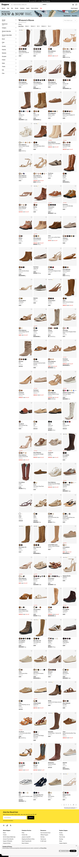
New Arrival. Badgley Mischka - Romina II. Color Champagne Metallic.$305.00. (70, 570)
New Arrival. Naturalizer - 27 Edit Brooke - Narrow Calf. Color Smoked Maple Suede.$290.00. (55, 726)
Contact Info (24, 834)
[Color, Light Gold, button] (57, 111)
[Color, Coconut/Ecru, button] (72, 483)
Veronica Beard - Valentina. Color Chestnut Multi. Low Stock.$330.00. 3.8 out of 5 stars (70, 477)
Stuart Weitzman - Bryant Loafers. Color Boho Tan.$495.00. (55, 105)
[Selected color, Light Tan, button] (49, 607)
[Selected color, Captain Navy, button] (34, 793)
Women (32, 26)
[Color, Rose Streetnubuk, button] (53, 576)
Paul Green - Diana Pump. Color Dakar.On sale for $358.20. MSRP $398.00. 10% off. (26, 385)
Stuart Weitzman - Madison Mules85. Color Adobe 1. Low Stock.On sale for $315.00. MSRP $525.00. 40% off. (26, 570)
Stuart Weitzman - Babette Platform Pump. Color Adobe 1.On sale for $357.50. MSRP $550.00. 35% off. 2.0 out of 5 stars (55, 385)
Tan (49, 26)
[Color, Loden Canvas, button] (38, 670)
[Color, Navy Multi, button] (70, 483)
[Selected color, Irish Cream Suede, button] (64, 236)
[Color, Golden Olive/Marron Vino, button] (38, 236)
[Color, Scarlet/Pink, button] (22, 763)
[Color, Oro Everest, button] (40, 576)
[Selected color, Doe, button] (20, 80)
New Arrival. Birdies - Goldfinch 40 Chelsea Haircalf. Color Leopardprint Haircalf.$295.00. (55, 695)
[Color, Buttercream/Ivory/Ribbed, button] (72, 391)
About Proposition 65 (26, 841)
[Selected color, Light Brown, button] (20, 111)
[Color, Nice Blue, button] (38, 80)
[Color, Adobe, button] (66, 49)
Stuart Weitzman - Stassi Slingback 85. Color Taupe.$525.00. (55, 74)
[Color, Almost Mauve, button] (68, 49)
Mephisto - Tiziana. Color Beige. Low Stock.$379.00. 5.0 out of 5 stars (40, 322)
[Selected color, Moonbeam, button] (20, 793)
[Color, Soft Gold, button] (28, 793)
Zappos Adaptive (63, 843)
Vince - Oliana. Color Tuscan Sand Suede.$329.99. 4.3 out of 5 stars (40, 508)
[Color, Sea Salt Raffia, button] (53, 514)
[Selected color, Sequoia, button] (20, 422)
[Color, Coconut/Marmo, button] (74, 483)
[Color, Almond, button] (22, 359)
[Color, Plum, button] (51, 639)
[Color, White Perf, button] (26, 793)
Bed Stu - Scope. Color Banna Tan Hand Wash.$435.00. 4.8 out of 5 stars (70, 168)
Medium (43, 26)
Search (44, 4)
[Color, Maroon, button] (53, 205)
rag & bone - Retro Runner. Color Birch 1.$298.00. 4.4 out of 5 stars (70, 664)
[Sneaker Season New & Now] (39, 13)
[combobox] (26, 4)
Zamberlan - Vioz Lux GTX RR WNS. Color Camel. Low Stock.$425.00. (70, 199)
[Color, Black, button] (24, 49)
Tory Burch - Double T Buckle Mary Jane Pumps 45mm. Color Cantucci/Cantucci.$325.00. (70, 508)
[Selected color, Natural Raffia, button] (49, 514)
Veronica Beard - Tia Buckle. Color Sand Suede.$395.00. (26, 292)
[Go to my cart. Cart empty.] (76, 4)
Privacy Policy (43, 848)
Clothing (61, 834)
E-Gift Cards (43, 841)
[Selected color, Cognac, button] (49, 576)
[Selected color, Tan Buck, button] (34, 111)
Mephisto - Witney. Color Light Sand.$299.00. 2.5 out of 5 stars (55, 633)
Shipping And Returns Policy (28, 839)
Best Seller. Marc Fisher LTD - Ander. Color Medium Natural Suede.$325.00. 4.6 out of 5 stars (40, 539)
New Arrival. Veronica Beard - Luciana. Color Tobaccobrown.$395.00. (55, 292)
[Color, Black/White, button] (42, 80)
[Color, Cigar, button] (70, 143)
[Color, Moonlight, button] (36, 483)
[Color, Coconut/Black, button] (68, 483)
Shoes (26, 26)
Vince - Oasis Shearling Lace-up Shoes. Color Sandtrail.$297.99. (26, 695)
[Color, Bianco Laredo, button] (38, 732)
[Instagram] (3, 825)
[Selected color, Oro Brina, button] (34, 576)
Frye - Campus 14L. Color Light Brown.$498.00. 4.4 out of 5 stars (26, 105)
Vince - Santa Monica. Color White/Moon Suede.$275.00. (55, 787)
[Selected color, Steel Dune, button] (20, 670)
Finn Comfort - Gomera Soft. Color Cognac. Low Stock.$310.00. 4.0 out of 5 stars (55, 570)
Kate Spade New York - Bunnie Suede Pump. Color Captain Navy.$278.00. (40, 787)
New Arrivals (62, 836)
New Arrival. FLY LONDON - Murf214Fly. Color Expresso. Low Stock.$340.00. (70, 447)
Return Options (25, 843)
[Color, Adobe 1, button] (30, 143)
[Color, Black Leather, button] (30, 111)
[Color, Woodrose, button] (68, 80)
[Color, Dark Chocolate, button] (24, 359)
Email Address (7, 817)
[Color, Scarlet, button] (51, 328)
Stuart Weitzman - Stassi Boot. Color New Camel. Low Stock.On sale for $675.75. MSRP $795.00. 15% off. (55, 43)
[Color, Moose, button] (22, 422)
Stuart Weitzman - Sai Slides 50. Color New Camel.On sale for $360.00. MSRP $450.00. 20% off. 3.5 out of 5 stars (55, 353)
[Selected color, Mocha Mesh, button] (64, 639)
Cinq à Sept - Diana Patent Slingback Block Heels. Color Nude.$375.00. (70, 322)
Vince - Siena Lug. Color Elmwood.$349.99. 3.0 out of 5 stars (55, 416)
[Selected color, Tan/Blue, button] (34, 763)
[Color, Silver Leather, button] (22, 514)
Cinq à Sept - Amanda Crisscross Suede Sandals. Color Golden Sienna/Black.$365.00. (40, 353)
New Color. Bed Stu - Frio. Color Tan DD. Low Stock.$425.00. (40, 199)
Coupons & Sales (7, 843)
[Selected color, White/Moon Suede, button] (49, 793)
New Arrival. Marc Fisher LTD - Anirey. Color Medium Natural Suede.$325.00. (26, 539)
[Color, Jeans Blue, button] (36, 328)
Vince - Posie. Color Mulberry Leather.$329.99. (26, 508)
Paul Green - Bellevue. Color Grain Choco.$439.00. (55, 168)
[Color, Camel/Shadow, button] (40, 80)
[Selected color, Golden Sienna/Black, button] (34, 359)
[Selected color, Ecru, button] (34, 607)
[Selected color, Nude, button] (49, 267)
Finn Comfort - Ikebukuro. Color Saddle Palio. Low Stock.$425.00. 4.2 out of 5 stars (55, 199)
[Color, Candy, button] (22, 793)
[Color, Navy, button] (24, 111)
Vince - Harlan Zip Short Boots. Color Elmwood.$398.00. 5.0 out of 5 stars (26, 261)
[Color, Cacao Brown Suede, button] (36, 422)
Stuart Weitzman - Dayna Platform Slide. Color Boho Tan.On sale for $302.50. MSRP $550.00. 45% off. (26, 602)
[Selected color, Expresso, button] (64, 453)
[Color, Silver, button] (26, 111)
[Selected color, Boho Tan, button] (49, 111)
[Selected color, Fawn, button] (34, 80)
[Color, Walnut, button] (53, 80)
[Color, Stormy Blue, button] (22, 80)
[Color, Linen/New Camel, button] (24, 205)
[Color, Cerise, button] (53, 267)
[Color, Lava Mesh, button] (68, 639)
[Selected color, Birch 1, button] (64, 670)
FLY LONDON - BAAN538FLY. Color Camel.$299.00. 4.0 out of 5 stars (26, 633)
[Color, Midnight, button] (57, 328)
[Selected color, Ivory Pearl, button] (64, 422)
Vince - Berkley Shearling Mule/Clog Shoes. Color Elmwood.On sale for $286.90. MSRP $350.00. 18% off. (70, 726)
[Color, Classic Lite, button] (68, 267)
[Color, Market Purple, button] (38, 793)
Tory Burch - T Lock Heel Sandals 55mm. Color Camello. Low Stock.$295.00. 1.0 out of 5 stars (26, 726)
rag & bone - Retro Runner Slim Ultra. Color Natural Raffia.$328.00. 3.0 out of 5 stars (55, 508)
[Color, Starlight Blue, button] (68, 422)
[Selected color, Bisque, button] (34, 701)
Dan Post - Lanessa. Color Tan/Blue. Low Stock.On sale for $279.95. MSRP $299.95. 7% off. (40, 757)
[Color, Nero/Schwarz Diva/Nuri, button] (51, 205)
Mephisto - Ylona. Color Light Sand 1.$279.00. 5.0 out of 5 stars (70, 757)
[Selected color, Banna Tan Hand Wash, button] (64, 174)
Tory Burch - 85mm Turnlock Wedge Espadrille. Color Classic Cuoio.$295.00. (40, 726)
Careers (5, 834)
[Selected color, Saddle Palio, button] (49, 205)
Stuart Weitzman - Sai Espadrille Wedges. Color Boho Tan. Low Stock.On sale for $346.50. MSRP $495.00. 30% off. (40, 447)
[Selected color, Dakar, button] (20, 391)
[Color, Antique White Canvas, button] (40, 670)
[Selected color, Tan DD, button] (34, 205)
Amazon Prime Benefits (8, 839)
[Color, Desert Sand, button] (66, 422)
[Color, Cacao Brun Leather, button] (22, 670)
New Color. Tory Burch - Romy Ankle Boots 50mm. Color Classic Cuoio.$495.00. (40, 137)
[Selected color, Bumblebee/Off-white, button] (20, 763)
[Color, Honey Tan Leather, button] (40, 607)
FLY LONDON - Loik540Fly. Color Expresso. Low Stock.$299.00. (70, 602)
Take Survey (43, 839)
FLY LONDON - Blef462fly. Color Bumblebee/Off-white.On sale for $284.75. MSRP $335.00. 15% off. (26, 757)
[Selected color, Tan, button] (64, 80)
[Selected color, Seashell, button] (20, 143)
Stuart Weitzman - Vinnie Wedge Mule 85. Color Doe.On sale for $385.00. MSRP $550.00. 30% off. (26, 322)
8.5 (37, 26)
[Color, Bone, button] (53, 328)
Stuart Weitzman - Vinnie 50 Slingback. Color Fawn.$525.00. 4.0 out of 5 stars (40, 74)
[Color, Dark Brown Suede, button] (22, 545)
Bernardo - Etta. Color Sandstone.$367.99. (26, 353)
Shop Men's (74, 15)
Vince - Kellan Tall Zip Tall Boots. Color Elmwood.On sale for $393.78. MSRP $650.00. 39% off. (70, 292)
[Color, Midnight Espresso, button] (36, 49)
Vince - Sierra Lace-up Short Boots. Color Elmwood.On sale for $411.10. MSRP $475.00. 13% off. (55, 230)
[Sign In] (73, 4)
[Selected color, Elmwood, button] (20, 267)
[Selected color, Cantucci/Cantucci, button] (64, 514)
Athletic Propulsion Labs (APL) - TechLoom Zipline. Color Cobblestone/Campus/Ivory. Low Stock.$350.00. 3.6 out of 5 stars (70, 385)
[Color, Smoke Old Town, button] (70, 80)
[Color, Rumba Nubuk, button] (55, 576)
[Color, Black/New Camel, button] (26, 205)
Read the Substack (45, 1)
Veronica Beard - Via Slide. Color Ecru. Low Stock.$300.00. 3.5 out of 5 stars (40, 602)
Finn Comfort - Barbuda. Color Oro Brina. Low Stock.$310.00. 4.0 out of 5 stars (40, 570)
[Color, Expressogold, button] (26, 639)
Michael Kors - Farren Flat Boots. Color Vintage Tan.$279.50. (55, 757)
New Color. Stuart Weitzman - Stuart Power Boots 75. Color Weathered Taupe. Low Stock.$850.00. (26, 43)
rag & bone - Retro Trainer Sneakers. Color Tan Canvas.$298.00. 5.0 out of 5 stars (40, 664)
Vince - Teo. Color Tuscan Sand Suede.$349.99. (40, 416)
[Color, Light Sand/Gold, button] (57, 639)
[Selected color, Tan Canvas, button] (34, 670)
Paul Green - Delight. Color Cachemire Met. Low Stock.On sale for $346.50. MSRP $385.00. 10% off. (55, 447)
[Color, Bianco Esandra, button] (51, 576)
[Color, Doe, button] (51, 359)
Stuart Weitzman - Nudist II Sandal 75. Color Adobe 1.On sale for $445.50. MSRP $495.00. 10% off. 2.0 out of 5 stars (40, 168)
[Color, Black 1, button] (26, 49)
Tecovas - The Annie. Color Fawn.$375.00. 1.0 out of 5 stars (55, 322)
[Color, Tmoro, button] (36, 701)
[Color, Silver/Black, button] (28, 639)
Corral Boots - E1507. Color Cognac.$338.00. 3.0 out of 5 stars (26, 477)
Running (61, 839)
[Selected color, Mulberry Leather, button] (20, 514)
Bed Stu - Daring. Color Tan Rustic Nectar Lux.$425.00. (26, 230)
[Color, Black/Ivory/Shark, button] (68, 391)
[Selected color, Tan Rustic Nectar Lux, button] (20, 236)
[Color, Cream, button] (28, 143)
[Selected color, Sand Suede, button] (20, 298)
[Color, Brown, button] (55, 205)
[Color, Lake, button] (57, 576)
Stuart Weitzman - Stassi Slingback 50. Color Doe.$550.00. (26, 74)
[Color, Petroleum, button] (53, 639)
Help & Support (74, 8)
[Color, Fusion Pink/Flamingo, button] (66, 391)
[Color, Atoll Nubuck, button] (38, 576)
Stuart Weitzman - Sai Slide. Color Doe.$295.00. (70, 695)
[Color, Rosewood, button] (70, 111)
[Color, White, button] (36, 174)
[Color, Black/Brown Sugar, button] (36, 359)
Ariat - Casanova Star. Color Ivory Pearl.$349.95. (70, 416)
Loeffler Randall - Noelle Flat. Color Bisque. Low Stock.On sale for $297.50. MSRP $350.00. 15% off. (40, 695)
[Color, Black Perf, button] (24, 793)
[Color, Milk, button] (66, 545)
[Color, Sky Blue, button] (22, 111)
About (4, 832)
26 (73, 804)
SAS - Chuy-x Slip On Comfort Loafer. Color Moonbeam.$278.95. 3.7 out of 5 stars (26, 787)
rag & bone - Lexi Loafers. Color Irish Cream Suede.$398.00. (70, 230)
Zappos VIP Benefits (7, 841)
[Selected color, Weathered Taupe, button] (20, 49)
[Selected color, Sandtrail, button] (20, 701)
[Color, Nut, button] (22, 391)
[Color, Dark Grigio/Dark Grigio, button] (70, 514)
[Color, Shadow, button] (68, 701)
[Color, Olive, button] (38, 111)
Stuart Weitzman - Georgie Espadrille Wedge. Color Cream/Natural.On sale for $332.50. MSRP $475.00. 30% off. (55, 477)
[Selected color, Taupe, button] (49, 80)
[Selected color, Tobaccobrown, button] (49, 298)
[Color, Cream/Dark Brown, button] (36, 670)
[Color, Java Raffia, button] (51, 514)
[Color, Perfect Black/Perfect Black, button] (66, 514)
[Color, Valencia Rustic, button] (36, 205)
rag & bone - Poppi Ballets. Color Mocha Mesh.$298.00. (70, 633)
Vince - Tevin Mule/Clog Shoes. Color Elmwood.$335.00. (40, 477)
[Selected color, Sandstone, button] (20, 174)
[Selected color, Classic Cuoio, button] (34, 143)
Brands (60, 832)
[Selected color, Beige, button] (34, 328)
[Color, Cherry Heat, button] (70, 422)
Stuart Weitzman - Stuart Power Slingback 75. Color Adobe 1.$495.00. (70, 105)
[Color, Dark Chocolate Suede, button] (68, 236)
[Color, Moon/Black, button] (51, 793)
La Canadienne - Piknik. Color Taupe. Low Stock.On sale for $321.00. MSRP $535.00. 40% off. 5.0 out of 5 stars (70, 539)
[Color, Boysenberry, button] (38, 49)
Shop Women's (67, 15)
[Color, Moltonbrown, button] (22, 267)
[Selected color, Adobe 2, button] (64, 49)
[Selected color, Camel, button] (20, 639)
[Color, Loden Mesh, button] (66, 639)
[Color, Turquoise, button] (38, 763)
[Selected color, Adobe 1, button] (64, 111)
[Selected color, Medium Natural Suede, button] (20, 545)
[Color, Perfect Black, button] (36, 143)
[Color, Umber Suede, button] (66, 236)
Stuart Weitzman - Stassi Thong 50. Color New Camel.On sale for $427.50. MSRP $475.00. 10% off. (26, 199)
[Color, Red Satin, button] (68, 793)
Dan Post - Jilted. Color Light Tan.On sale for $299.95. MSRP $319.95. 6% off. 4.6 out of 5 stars (55, 602)
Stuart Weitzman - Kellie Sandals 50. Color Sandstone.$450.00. (26, 168)
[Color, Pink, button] (28, 111)
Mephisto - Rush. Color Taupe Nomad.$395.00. (40, 292)
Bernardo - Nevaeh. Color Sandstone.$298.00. (55, 664)
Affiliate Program (44, 834)
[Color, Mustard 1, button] (68, 670)
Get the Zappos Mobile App (9, 836)
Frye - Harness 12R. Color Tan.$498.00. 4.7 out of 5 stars (70, 74)
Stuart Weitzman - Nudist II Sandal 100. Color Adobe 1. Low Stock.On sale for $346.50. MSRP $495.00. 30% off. (26, 447)
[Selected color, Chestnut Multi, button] (64, 483)
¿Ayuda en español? (26, 836)
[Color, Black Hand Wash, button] (66, 174)
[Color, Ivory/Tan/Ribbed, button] (70, 391)
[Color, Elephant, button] (22, 639)
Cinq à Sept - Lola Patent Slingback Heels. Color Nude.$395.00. (55, 261)
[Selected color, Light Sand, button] (49, 639)
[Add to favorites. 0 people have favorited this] (31, 30)
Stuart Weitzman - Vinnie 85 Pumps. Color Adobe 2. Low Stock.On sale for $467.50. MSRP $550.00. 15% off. (70, 137)
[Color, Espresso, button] (53, 298)
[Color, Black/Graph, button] (24, 763)
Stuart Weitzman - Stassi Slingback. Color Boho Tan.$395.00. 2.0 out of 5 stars (70, 261)
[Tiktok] (7, 825)
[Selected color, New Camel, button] (49, 49)
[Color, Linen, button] (70, 49)
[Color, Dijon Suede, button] (72, 236)
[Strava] (10, 825)
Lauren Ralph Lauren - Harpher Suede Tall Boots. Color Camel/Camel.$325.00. (55, 539)
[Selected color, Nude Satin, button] (64, 793)
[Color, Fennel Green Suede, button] (22, 298)
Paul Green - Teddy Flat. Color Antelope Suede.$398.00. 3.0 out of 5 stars (40, 261)
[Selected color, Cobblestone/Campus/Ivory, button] (64, 391)
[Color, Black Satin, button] (66, 793)
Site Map (42, 836)
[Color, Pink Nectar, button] (66, 328)
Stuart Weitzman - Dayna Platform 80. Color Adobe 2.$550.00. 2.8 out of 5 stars (70, 43)
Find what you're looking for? (70, 807)
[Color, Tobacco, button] (66, 607)
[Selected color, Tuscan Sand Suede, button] (34, 422)
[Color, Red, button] (68, 607)
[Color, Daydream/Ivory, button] (74, 391)
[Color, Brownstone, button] (68, 143)
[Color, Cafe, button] (55, 328)
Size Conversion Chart (45, 832)
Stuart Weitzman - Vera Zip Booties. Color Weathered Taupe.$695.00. (40, 43)
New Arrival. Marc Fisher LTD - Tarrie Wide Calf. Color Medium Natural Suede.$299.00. (40, 633)
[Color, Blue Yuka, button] (42, 576)
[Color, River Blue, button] (24, 174)
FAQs (23, 832)
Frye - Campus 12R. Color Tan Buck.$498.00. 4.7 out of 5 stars (40, 105)
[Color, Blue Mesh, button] (70, 639)
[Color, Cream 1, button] (74, 49)
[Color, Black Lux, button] (22, 236)
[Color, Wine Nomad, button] (36, 576)
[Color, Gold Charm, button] (55, 639)
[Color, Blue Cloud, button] (59, 576)
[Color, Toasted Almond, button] (22, 49)
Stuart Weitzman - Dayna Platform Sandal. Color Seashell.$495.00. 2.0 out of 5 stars (26, 137)
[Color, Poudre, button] (44, 174)
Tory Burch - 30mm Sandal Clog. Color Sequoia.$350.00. (26, 416)
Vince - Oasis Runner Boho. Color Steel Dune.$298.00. (26, 664)
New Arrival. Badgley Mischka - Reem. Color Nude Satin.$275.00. (70, 787)
